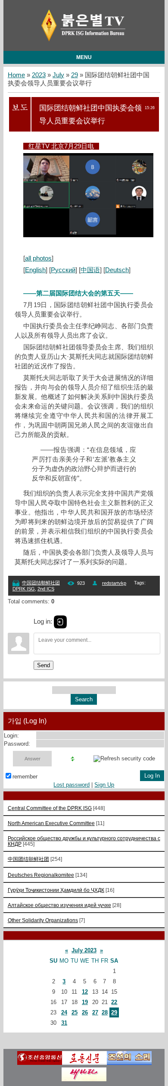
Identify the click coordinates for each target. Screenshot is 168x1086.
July (58, 75)
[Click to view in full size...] (92, 235)
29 (74, 75)
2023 (39, 75)
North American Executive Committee (51, 823)
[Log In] (60, 621)
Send (43, 665)
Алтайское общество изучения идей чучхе (59, 905)
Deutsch (117, 270)
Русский (63, 270)
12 (85, 992)
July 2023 (84, 950)
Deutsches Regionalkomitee (41, 875)
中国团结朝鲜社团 (41, 582)
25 (75, 1012)
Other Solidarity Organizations (43, 920)
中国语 (90, 270)
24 (64, 1012)
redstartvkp (114, 583)
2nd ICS (45, 588)
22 (114, 1002)
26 (85, 1012)
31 (64, 1023)
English (35, 270)
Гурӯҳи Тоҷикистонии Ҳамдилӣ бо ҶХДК (56, 890)
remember (24, 776)
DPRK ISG (23, 588)
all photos (38, 258)
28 (105, 1012)
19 (85, 1002)
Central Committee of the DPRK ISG (50, 808)
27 (95, 1012)
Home (16, 75)
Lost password (71, 785)
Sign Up (104, 785)
